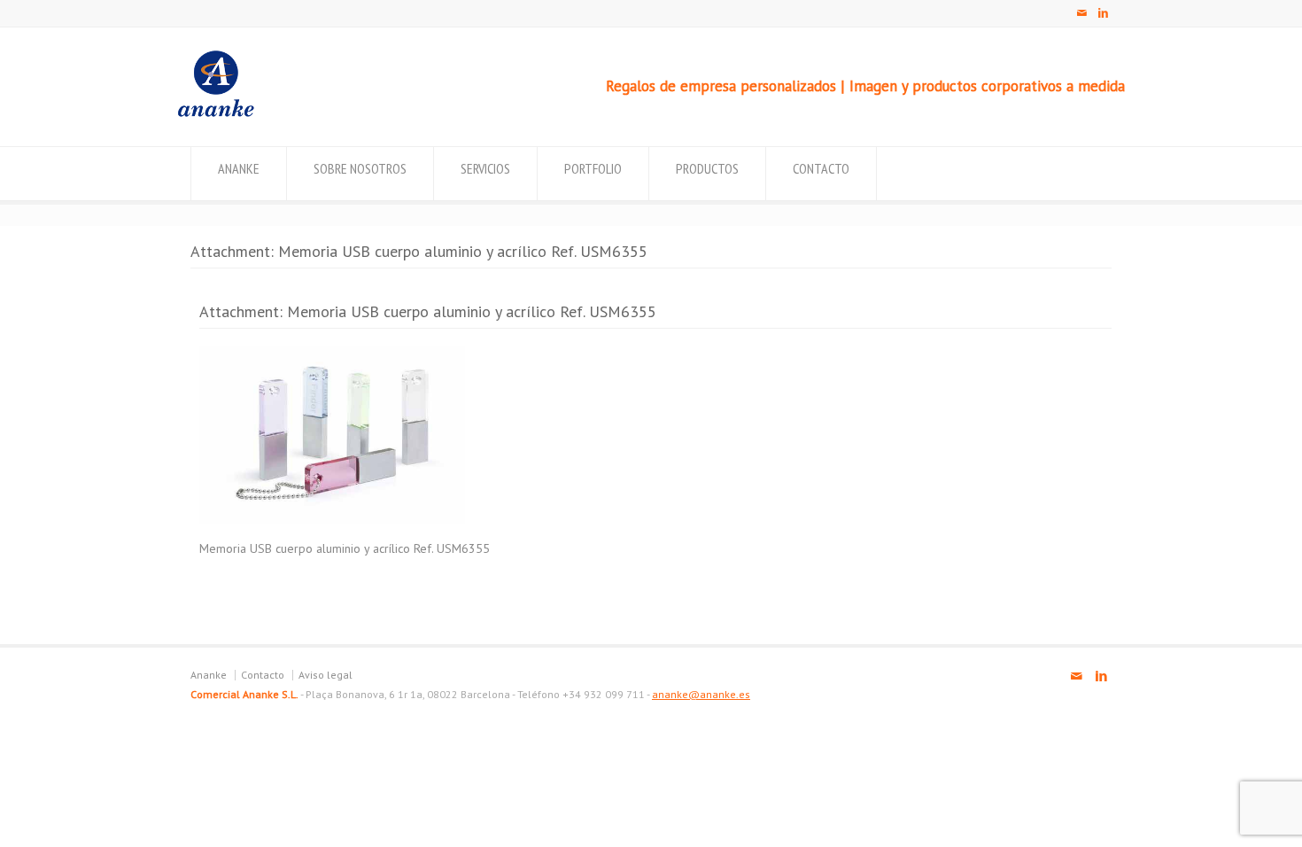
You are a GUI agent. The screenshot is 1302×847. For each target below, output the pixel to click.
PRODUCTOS (707, 168)
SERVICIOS (485, 168)
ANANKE (239, 168)
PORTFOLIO (593, 168)
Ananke (208, 674)
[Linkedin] (1103, 13)
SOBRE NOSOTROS (360, 168)
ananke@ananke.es (701, 694)
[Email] (1081, 13)
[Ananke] (215, 112)
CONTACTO (821, 168)
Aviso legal (325, 674)
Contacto (262, 674)
